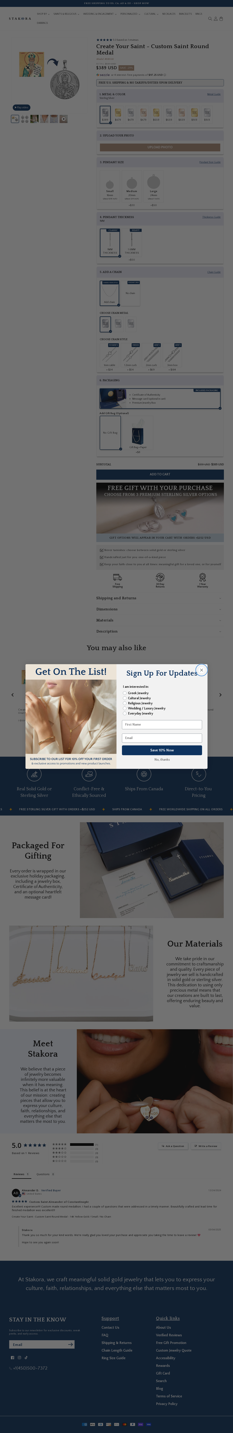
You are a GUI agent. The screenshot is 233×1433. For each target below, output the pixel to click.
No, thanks (162, 760)
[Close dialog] (202, 670)
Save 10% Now (162, 750)
